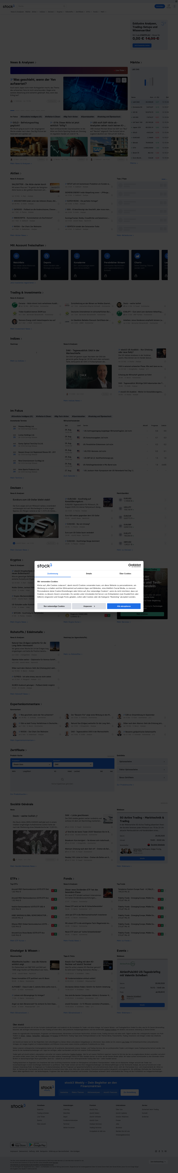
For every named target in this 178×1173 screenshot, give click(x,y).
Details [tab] (89, 574)
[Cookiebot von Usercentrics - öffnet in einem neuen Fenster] (130, 565)
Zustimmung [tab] (52, 574)
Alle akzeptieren (124, 606)
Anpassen (87, 606)
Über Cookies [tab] (125, 574)
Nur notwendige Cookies (54, 606)
